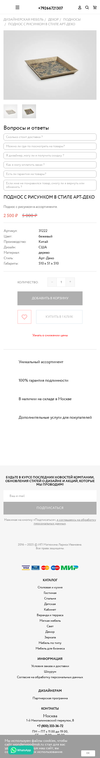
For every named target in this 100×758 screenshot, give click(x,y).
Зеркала (50, 637)
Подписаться (50, 508)
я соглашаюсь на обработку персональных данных (65, 522)
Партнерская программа (50, 698)
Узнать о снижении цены (50, 335)
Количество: (28, 282)
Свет (50, 626)
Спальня (50, 598)
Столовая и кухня (50, 587)
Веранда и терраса (50, 615)
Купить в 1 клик (59, 317)
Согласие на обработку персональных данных (50, 677)
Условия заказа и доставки (50, 666)
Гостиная (50, 593)
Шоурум (50, 671)
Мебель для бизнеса (50, 648)
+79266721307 (50, 8)
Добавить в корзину (50, 298)
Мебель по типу (50, 643)
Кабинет (50, 609)
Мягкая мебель (50, 620)
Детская (50, 604)
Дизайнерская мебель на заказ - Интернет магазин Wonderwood (7, 7)
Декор (50, 632)
